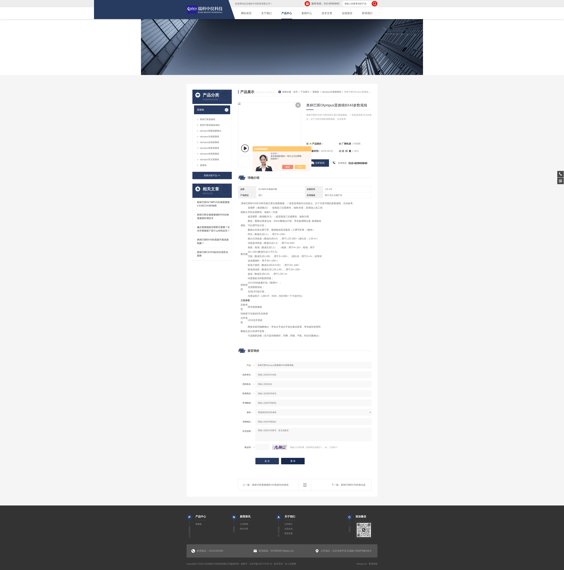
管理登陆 (373, 564)
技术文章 (327, 13)
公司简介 (288, 524)
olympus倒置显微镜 (209, 148)
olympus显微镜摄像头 (210, 130)
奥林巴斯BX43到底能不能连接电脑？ (213, 241)
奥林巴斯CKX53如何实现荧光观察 (212, 254)
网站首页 (246, 13)
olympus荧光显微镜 (209, 159)
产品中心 (286, 13)
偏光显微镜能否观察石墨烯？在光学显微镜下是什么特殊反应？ (213, 229)
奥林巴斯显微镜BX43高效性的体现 (270, 485)
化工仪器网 (290, 564)
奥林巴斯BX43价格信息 (353, 485)
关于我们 (266, 13)
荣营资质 (288, 533)
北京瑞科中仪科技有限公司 (257, 3)
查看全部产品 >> (212, 175)
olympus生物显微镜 (209, 136)
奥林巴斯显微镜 (207, 119)
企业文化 (288, 529)
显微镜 (200, 109)
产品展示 (305, 92)
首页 (295, 92)
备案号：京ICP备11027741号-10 (256, 564)
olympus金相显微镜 (209, 142)
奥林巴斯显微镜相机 (210, 125)
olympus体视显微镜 (209, 153)
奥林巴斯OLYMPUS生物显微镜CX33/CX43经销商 (213, 204)
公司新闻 (244, 524)
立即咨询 (319, 163)
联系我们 (367, 13)
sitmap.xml (361, 564)
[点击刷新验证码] (279, 447)
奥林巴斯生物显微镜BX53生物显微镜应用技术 (213, 216)
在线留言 (347, 13)
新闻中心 (307, 13)
